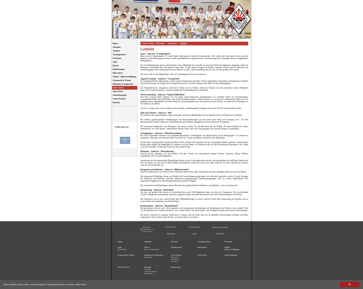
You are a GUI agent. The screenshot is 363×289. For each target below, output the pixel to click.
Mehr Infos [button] (81, 284)
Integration (148, 257)
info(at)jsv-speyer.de (220, 227)
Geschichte (172, 43)
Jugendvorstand (150, 271)
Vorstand (147, 269)
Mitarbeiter (148, 274)
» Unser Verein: (147, 43)
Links (194, 234)
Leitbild (183, 43)
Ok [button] (349, 284)
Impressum (171, 234)
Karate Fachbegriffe (151, 249)
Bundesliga (122, 249)
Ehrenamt (160, 43)
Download (220, 234)
